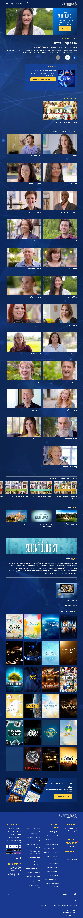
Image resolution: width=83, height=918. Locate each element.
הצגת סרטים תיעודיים (52, 871)
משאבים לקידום (72, 859)
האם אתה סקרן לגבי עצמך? (45, 71)
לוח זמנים (73, 847)
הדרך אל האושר (35, 858)
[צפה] (50, 653)
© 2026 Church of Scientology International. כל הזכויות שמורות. (59, 905)
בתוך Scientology (53, 832)
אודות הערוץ (73, 835)
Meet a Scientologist (52, 840)
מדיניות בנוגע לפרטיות (69, 913)
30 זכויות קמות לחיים (33, 881)
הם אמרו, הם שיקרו (34, 873)
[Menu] (7, 3)
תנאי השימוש (72, 908)
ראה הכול (14, 759)
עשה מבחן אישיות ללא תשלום (43, 79)
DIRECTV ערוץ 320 (15, 828)
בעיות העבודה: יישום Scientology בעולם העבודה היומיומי (33, 831)
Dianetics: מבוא (54, 863)
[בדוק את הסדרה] (68, 626)
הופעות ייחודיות (54, 875)
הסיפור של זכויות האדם (33, 877)
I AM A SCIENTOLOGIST (67, 39)
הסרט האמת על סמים (33, 868)
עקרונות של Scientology (51, 852)
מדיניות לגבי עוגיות (70, 910)
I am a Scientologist (52, 867)
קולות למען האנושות (52, 844)
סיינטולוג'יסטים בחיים (52, 879)
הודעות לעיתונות (72, 855)
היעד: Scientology (53, 836)
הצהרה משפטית (71, 915)
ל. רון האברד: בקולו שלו (51, 848)
